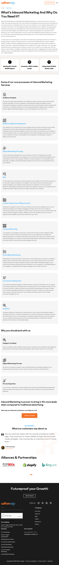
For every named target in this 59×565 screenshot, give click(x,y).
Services (9, 8)
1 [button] (28, 474)
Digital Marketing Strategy (13, 152)
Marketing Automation (7, 539)
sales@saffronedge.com (31, 534)
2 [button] (31, 474)
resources (38, 521)
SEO (4, 177)
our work (37, 511)
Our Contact (28, 529)
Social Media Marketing (11, 255)
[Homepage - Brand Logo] (8, 3)
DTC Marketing (5, 532)
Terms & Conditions (31, 561)
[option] (29, 441)
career (37, 524)
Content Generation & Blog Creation (16, 203)
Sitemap (50, 561)
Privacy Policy (42, 561)
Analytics (6, 309)
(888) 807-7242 (32, 532)
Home (2, 8)
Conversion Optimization (12, 281)
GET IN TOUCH (29, 496)
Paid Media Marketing (7, 547)
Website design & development (14, 124)
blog (36, 516)
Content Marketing (10, 229)
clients (37, 519)
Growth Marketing (6, 544)
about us (37, 514)
